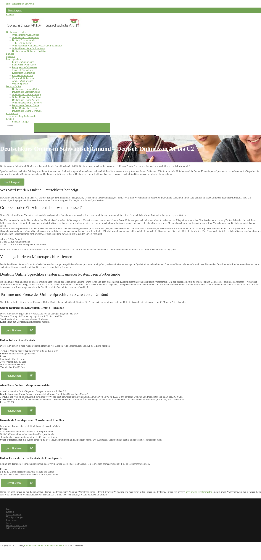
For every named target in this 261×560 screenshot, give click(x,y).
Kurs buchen (12, 113)
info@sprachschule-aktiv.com (20, 3)
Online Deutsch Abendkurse (25, 37)
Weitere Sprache (20, 83)
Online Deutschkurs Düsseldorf (27, 102)
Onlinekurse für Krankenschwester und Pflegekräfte (37, 45)
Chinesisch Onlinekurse (23, 78)
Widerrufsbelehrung (15, 528)
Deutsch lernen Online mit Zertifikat (29, 51)
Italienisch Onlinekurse (23, 62)
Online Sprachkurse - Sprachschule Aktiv (44, 545)
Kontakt (10, 14)
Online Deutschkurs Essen (24, 108)
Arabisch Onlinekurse (22, 81)
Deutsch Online (13, 86)
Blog (8, 509)
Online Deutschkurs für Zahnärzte (28, 48)
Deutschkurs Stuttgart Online (26, 91)
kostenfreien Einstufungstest (199, 492)
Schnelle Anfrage (20, 121)
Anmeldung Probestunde (24, 116)
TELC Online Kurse (22, 43)
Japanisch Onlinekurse (23, 70)
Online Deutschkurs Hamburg (26, 94)
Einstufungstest (15, 10)
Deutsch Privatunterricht (23, 40)
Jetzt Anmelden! (13, 514)
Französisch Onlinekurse (24, 64)
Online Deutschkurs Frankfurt (26, 97)
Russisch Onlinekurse (22, 75)
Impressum (11, 520)
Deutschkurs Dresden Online (26, 89)
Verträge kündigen (15, 517)
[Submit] (72, 128)
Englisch (10, 53)
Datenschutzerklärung (16, 525)
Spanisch (10, 56)
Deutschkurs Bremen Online (25, 105)
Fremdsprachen (13, 59)
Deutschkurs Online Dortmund (27, 110)
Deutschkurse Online (16, 32)
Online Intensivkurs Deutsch (25, 34)
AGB (8, 522)
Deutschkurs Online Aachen (25, 100)
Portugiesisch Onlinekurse (24, 67)
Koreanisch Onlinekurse (23, 72)
